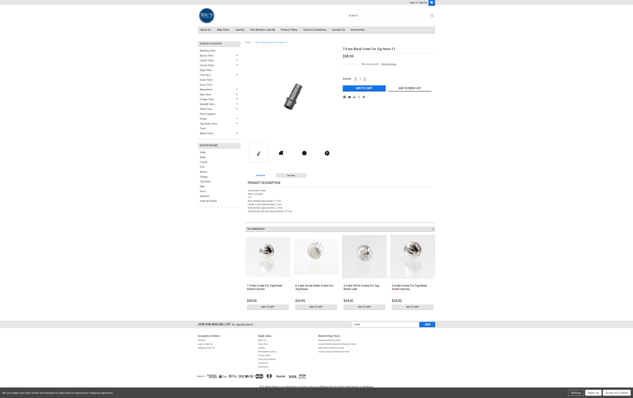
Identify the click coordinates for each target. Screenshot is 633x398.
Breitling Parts (207, 50)
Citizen (203, 162)
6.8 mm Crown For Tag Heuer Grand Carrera (409, 287)
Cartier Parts (207, 60)
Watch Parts (206, 133)
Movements (206, 89)
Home (248, 42)
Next (337, 94)
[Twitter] (359, 97)
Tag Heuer (205, 181)
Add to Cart (267, 307)
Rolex (203, 157)
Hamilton (205, 196)
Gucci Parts (206, 84)
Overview (260, 175)
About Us (205, 29)
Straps (203, 118)
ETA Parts (205, 75)
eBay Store (223, 29)
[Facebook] (344, 97)
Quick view (316, 277)
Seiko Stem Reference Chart (331, 348)
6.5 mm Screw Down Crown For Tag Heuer (314, 287)
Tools (203, 128)
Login (412, 2)
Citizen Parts (207, 65)
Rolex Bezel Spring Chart (329, 340)
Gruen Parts (206, 79)
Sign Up (423, 2)
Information (358, 29)
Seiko (203, 152)
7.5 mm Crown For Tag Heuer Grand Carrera (265, 287)
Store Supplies (208, 114)
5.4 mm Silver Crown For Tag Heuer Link (361, 287)
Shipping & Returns (206, 348)
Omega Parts (207, 99)
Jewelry (239, 29)
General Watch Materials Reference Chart (337, 344)
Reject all (593, 393)
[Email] (349, 97)
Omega (203, 176)
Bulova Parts (207, 55)
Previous (248, 94)
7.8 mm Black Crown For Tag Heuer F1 (270, 42)
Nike (202, 186)
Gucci (203, 191)
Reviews (291, 175)
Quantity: (347, 78)
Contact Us (338, 29)
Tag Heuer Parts (208, 123)
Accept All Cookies (616, 393)
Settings (576, 393)
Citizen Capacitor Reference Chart (333, 352)
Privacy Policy (289, 29)
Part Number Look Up (262, 29)
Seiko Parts (206, 109)
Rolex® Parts (207, 104)
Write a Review (389, 64)
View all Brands (208, 201)
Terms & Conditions (314, 29)
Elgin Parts (206, 70)
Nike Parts (205, 94)
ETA (202, 167)
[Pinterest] (363, 97)
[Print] (354, 97)
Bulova (203, 171)
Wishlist (201, 340)
